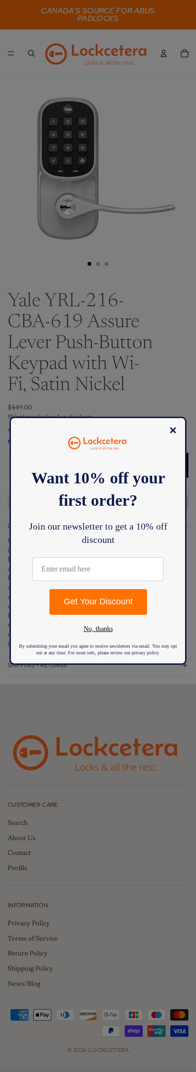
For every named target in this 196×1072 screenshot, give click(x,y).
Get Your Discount (98, 601)
